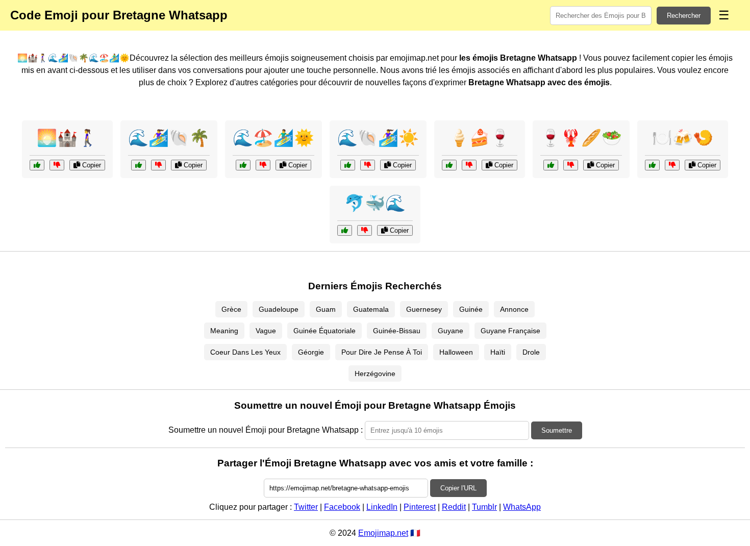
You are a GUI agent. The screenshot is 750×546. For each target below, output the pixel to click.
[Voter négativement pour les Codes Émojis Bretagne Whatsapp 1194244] (672, 165)
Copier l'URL (458, 488)
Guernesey (424, 309)
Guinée (471, 309)
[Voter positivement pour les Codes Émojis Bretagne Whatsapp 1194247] (347, 165)
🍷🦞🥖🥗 (581, 138)
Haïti (497, 352)
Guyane (450, 331)
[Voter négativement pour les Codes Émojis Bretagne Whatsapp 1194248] (469, 165)
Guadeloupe (278, 309)
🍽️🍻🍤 (682, 138)
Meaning (224, 331)
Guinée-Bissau (396, 331)
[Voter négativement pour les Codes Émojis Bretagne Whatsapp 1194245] (263, 165)
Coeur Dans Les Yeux (245, 352)
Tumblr (484, 507)
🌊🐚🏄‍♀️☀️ (378, 138)
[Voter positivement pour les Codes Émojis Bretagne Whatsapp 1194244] (652, 165)
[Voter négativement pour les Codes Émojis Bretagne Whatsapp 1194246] (56, 165)
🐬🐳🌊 (375, 203)
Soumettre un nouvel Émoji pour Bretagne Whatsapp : (265, 430)
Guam (326, 309)
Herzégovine (375, 373)
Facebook (342, 507)
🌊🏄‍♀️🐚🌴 (169, 138)
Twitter (306, 507)
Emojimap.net (383, 533)
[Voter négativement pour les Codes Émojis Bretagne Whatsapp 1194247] (367, 165)
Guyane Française (510, 331)
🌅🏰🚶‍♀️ (67, 138)
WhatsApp (522, 507)
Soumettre (556, 430)
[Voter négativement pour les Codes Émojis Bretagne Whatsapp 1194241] (570, 165)
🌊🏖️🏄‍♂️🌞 (273, 138)
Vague (266, 331)
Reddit (454, 507)
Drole (531, 352)
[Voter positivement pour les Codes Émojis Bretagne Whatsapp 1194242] (344, 230)
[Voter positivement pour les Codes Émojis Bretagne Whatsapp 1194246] (37, 165)
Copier (90, 165)
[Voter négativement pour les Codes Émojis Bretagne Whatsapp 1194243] (158, 165)
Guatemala (371, 309)
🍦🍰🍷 (479, 138)
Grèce (231, 309)
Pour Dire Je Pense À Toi (381, 352)
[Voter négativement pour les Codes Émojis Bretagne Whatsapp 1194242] (364, 230)
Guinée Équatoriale (324, 331)
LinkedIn (381, 507)
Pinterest (420, 507)
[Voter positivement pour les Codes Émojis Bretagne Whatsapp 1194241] (550, 165)
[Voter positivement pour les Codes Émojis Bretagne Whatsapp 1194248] (449, 165)
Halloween (456, 352)
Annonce (514, 309)
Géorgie (311, 352)
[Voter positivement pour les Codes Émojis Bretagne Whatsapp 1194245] (243, 165)
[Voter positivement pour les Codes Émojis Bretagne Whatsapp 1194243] (138, 165)
